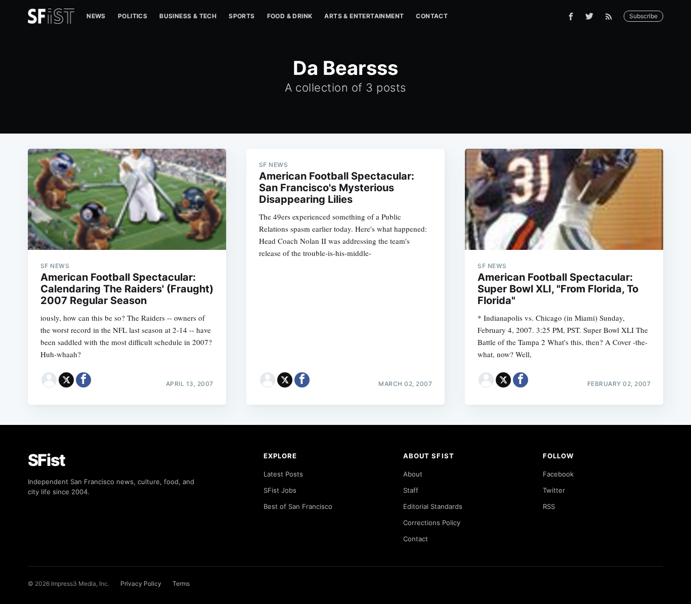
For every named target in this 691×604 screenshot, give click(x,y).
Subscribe (643, 16)
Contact (432, 16)
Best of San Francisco (298, 506)
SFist (46, 460)
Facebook (558, 474)
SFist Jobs (280, 490)
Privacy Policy (140, 583)
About (412, 474)
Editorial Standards (432, 506)
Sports (241, 16)
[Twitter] (589, 16)
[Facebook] (571, 16)
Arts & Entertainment (364, 16)
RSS (549, 506)
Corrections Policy (431, 523)
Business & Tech (188, 16)
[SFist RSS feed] (611, 16)
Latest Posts (283, 474)
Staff (410, 490)
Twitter (554, 490)
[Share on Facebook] (83, 380)
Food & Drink (290, 16)
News (96, 16)
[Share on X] (66, 380)
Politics (132, 16)
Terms (181, 583)
